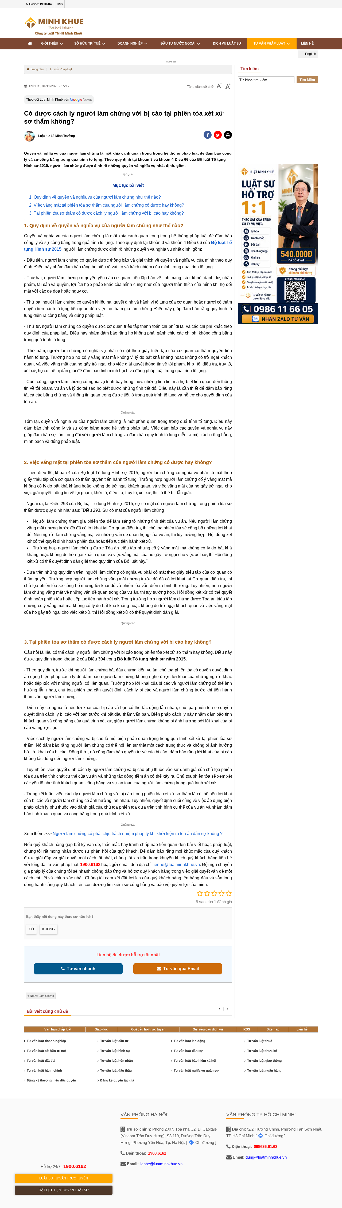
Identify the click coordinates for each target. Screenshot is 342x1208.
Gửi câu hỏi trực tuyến (148, 1029)
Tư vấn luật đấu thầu (116, 1070)
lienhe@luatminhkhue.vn (176, 864)
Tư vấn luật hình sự (115, 1051)
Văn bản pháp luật (57, 1029)
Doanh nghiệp (131, 43)
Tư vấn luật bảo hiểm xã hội (195, 1061)
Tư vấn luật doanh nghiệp (46, 1041)
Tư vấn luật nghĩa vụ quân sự (196, 1070)
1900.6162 (90, 864)
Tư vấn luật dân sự (188, 1051)
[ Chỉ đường (200, 1142)
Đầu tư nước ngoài (179, 43)
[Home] (30, 43)
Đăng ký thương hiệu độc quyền (51, 1080)
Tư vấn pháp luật (270, 43)
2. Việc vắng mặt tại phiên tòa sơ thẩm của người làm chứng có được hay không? (106, 205)
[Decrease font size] (219, 86)
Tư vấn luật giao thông (264, 1061)
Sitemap (273, 1029)
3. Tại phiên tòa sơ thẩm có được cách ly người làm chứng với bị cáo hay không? (106, 213)
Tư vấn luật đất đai (41, 1061)
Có (31, 929)
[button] (228, 135)
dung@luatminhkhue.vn (266, 1157)
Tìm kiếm (307, 80)
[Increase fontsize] (228, 87)
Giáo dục (101, 1029)
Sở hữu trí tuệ (88, 43)
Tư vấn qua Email (180, 968)
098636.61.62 (265, 1146)
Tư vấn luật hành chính (44, 1070)
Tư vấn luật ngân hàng (264, 1070)
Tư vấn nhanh (80, 968)
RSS (60, 4)
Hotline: (40, 4)
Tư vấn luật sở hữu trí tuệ (46, 1051)
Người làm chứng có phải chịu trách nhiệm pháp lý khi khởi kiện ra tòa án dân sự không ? (138, 833)
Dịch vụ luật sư (227, 43)
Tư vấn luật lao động (189, 1041)
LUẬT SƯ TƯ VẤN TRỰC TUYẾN (63, 1178)
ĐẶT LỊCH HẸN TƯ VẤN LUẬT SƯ (64, 1190)
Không (48, 929)
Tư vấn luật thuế (259, 1041)
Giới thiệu (50, 43)
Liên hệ (307, 43)
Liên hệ (302, 1029)
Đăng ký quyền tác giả (117, 1080)
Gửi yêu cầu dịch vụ (208, 1029)
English (310, 54)
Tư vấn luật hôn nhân (116, 1061)
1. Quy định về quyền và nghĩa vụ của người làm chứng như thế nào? (95, 197)
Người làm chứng (42, 995)
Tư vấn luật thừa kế (262, 1051)
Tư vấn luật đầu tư (114, 1041)
